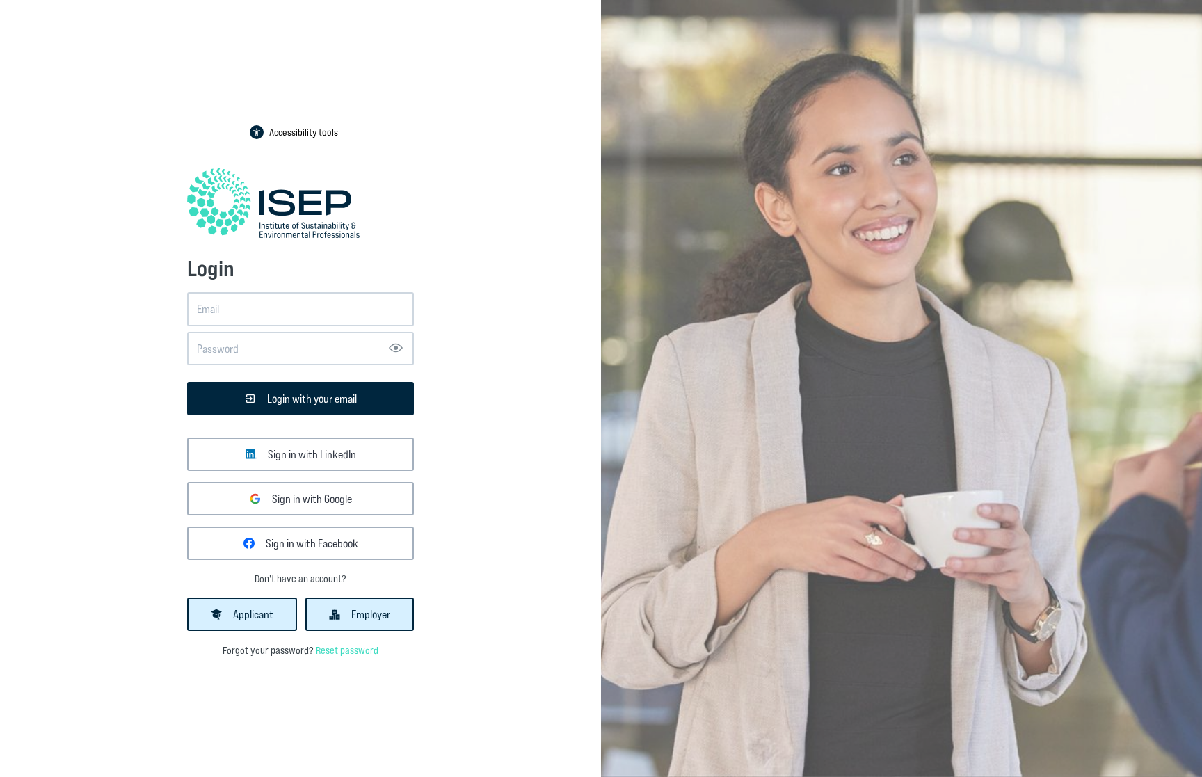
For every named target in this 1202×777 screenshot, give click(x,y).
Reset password (347, 650)
